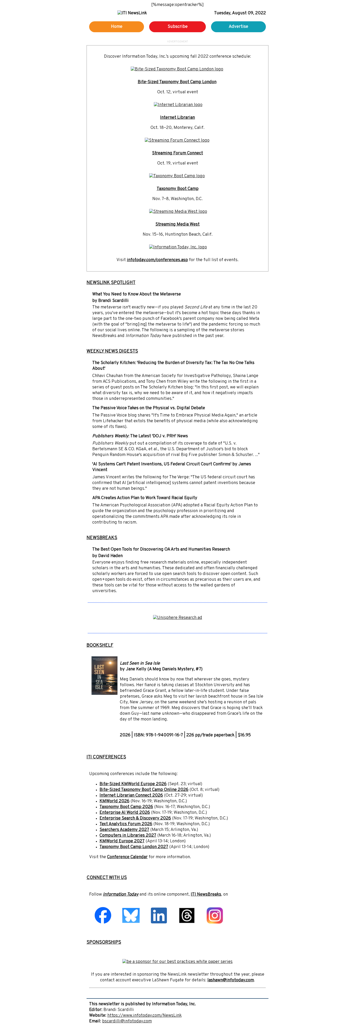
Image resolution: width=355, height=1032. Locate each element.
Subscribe (178, 27)
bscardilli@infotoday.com (127, 1021)
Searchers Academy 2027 (124, 830)
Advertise (238, 27)
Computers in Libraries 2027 (128, 835)
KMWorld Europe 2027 (122, 841)
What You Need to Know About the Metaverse (136, 294)
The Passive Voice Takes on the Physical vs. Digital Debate (148, 408)
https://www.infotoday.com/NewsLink (144, 1015)
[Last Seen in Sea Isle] (104, 694)
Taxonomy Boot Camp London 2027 (134, 847)
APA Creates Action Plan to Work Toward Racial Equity (144, 498)
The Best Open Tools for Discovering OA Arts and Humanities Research (161, 549)
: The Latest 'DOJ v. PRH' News (140, 436)
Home (116, 27)
